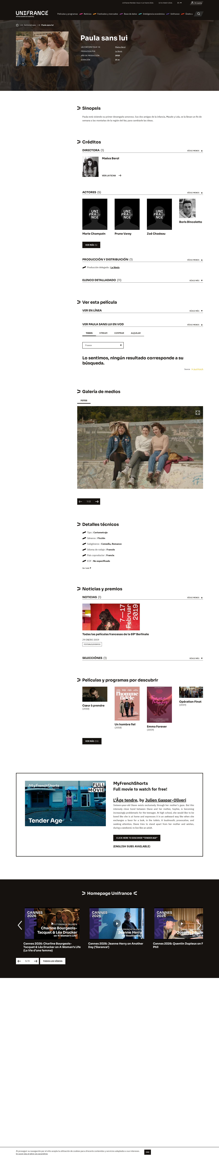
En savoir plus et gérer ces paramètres (32, 1154)
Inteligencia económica (154, 14)
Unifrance (175, 14)
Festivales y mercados (107, 14)
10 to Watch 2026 (165, 3)
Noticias (87, 14)
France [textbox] (88, 345)
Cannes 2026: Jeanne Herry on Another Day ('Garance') (43, 945)
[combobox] (103, 345)
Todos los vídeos (52, 961)
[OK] (147, 1152)
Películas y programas (67, 14)
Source (187, 369)
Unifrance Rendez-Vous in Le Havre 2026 (137, 3)
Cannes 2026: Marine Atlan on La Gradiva (174, 943)
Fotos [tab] (84, 400)
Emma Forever (157, 726)
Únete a (189, 14)
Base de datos (130, 14)
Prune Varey (123, 233)
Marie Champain (94, 233)
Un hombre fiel (125, 724)
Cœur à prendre (93, 705)
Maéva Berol (120, 47)
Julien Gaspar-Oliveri (165, 800)
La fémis (118, 51)
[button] (198, 413)
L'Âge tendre (125, 800)
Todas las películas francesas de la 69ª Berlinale (115, 634)
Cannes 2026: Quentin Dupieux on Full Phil (107, 945)
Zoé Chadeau (156, 233)
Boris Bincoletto (190, 222)
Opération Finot (190, 701)
